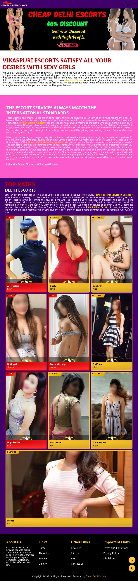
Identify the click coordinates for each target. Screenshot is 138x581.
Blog (73, 558)
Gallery (43, 563)
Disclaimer (109, 558)
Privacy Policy (111, 553)
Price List (76, 548)
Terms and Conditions (115, 548)
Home (42, 548)
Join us (75, 553)
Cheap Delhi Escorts (96, 576)
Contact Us (77, 563)
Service (43, 558)
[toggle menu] (134, 4)
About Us (44, 553)
